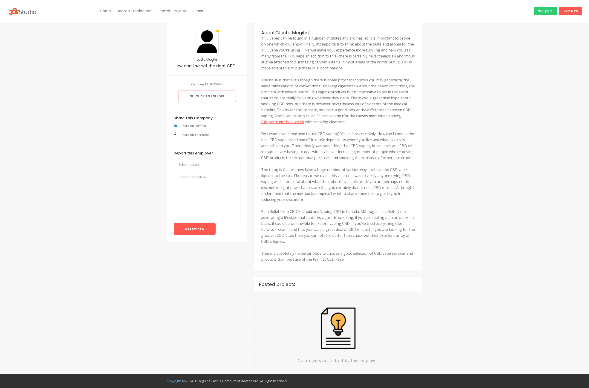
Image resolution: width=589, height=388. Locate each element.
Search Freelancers (135, 11)
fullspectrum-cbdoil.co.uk (282, 121)
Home (105, 11)
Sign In (546, 11)
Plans (198, 11)
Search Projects (173, 11)
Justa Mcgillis (207, 59)
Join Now (570, 11)
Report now (194, 229)
